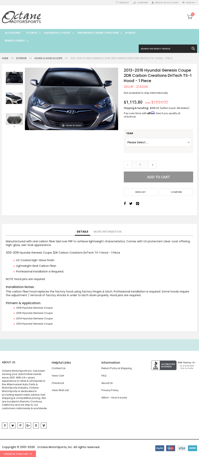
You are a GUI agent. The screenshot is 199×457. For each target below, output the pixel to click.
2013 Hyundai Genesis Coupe (34, 324)
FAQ (103, 375)
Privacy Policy (110, 390)
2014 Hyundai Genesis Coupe (34, 318)
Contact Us (58, 368)
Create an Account (166, 2)
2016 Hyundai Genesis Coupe (34, 308)
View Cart (58, 375)
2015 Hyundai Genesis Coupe (34, 313)
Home (5, 58)
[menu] (75, 37)
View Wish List (60, 390)
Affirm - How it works (114, 397)
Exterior (21, 58)
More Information (107, 232)
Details (82, 232)
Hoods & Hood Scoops (48, 58)
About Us (107, 383)
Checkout (58, 383)
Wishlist (124, 2)
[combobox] (168, 49)
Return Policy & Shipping (116, 368)
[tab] (82, 232)
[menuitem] (13, 33)
